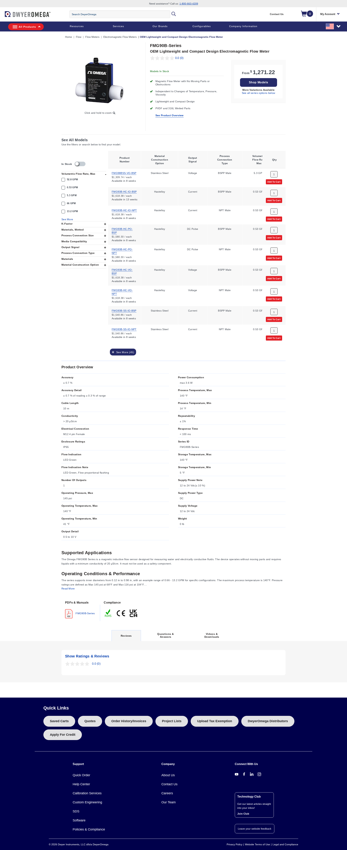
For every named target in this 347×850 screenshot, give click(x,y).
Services (118, 26)
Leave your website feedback (254, 828)
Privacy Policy (234, 844)
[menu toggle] (16, 26)
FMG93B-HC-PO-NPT (122, 251)
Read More (68, 588)
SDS (76, 811)
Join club (243, 813)
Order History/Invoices (128, 721)
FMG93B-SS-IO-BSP (124, 310)
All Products (27, 26)
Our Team (168, 802)
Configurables (201, 26)
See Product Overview (169, 115)
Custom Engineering (87, 802)
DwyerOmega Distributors (268, 721)
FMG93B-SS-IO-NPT (124, 328)
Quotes (90, 721)
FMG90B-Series (85, 613)
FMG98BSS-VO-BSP (124, 172)
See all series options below (258, 92)
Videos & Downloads (211, 635)
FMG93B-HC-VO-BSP (122, 271)
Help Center (81, 784)
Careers (167, 793)
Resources (77, 26)
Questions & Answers (165, 635)
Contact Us (277, 14)
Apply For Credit (62, 734)
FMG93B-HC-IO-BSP (124, 191)
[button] (333, 26)
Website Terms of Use (257, 844)
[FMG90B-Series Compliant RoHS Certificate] (108, 612)
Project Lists (171, 721)
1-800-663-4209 (188, 3)
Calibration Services (87, 793)
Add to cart (274, 181)
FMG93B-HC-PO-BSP (122, 230)
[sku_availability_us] (80, 164)
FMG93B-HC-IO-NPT (124, 209)
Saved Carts (59, 721)
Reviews (126, 637)
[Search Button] (173, 14)
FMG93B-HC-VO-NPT (122, 291)
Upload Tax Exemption (214, 721)
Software (79, 820)
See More (67, 219)
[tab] (80, 609)
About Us (168, 775)
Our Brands (160, 26)
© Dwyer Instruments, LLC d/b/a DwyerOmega (78, 844)
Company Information (243, 26)
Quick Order (81, 775)
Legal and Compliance (285, 844)
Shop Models (258, 82)
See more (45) (124, 352)
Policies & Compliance (89, 829)
